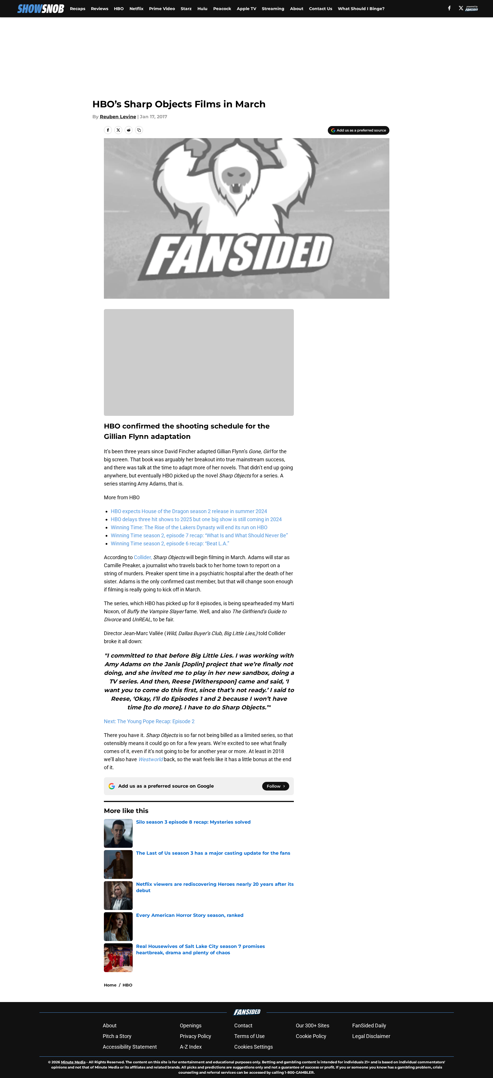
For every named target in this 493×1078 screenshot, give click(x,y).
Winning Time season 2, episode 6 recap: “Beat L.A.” (170, 543)
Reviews (99, 8)
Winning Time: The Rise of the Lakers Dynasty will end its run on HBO (189, 527)
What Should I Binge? (361, 8)
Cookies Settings (253, 1047)
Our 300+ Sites (312, 1025)
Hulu (202, 8)
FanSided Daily (369, 1025)
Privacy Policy (195, 1036)
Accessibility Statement (130, 1047)
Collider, (143, 557)
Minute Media (73, 1062)
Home (110, 985)
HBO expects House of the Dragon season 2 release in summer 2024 (189, 511)
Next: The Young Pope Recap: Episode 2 (149, 721)
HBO (119, 8)
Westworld (150, 759)
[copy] (139, 130)
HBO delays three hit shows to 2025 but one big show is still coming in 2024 (196, 519)
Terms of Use (249, 1036)
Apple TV (246, 8)
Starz (186, 8)
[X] (461, 8)
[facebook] (449, 8)
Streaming (273, 8)
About (296, 8)
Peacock (222, 8)
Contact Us (320, 8)
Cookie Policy (311, 1036)
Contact (243, 1025)
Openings (190, 1025)
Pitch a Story (117, 1036)
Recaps (77, 8)
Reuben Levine (118, 116)
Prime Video (162, 8)
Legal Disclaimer (371, 1036)
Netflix (136, 8)
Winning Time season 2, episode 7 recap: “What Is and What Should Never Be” (199, 535)
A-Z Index (191, 1047)
